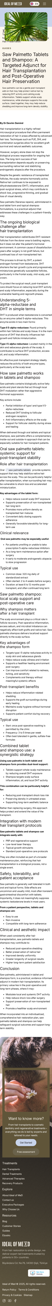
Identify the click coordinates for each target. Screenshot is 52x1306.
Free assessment (26, 1151)
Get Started (26, 1142)
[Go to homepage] (13, 3)
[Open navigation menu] (44, 4)
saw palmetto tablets (20, 469)
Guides (6, 48)
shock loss (25, 997)
